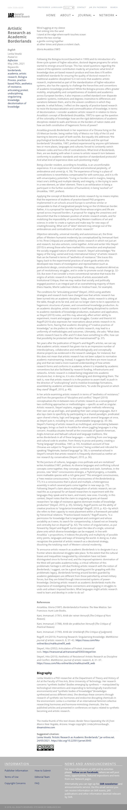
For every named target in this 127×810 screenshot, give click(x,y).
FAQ (37, 783)
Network (107, 15)
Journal (85, 15)
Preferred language (50, 7)
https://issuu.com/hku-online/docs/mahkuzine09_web (68, 642)
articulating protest (18, 90)
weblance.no (54, 807)
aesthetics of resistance (20, 85)
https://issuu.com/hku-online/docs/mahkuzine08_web (66, 663)
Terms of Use (11, 776)
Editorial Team (42, 776)
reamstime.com (46, 727)
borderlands (14, 70)
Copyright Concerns (15, 783)
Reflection (13, 60)
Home (51, 15)
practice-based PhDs (17, 82)
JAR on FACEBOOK (98, 7)
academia (13, 73)
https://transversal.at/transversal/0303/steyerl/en (69, 651)
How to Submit (43, 770)
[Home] (20, 15)
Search (114, 7)
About (66, 15)
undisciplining (15, 93)
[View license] (78, 748)
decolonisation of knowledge (17, 105)
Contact (81, 7)
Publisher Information (16, 770)
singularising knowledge (14, 98)
